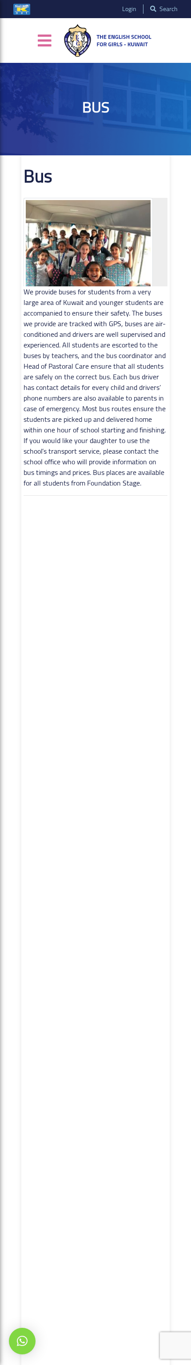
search (168, 9)
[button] (22, 1341)
